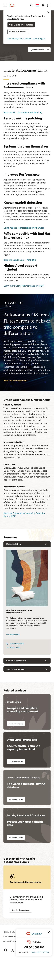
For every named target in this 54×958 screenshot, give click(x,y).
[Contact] (49, 5)
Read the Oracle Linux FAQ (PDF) (19, 259)
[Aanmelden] (43, 5)
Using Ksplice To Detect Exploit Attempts (23, 227)
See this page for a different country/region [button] (26, 38)
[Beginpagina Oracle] (12, 5)
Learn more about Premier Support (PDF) (23, 285)
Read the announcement (15, 380)
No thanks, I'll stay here (17, 32)
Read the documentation (21, 910)
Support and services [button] (15, 669)
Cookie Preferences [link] (10, 936)
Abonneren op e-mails (12, 941)
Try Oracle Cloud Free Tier (39, 50)
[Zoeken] (31, 5)
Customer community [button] (16, 660)
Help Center (15, 647)
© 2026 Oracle (9, 932)
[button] (5, 5)
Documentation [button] (13, 544)
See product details (16, 724)
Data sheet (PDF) (17, 643)
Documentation (13, 634)
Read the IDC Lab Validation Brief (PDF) (22, 112)
